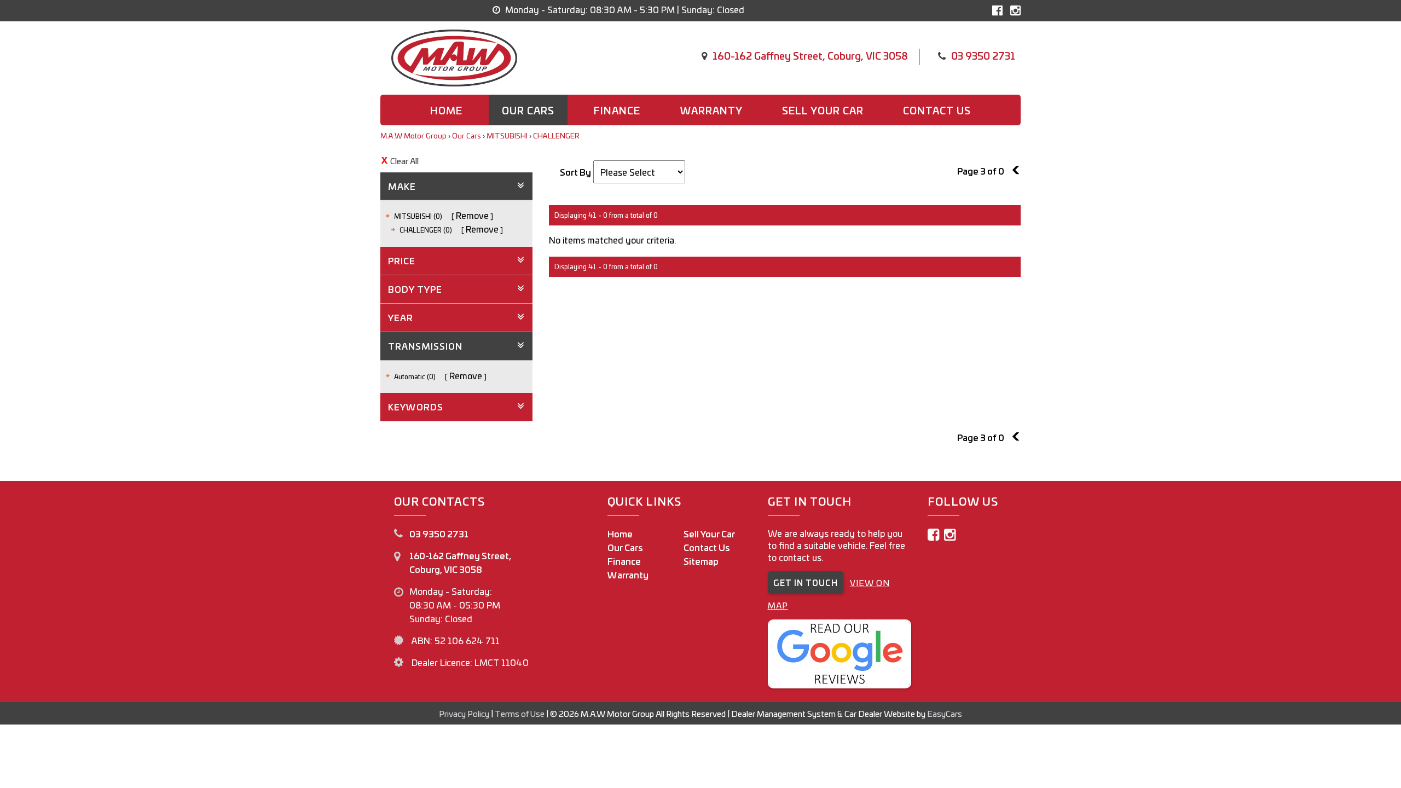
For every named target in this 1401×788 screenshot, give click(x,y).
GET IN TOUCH (805, 582)
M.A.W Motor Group (413, 135)
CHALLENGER (556, 135)
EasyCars (944, 713)
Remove (472, 215)
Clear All (404, 160)
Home (446, 110)
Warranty (711, 110)
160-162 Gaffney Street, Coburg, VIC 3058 (810, 55)
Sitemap (701, 561)
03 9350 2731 (983, 55)
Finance (617, 110)
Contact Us (707, 547)
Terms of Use (520, 713)
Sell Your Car (823, 110)
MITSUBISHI (507, 135)
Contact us (937, 110)
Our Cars (528, 110)
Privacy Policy (465, 713)
